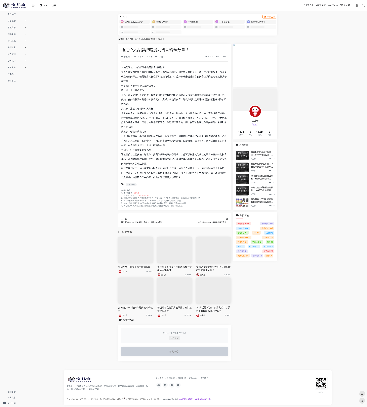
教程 (240, 246)
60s (256, 233)
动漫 (269, 256)
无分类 (269, 233)
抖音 (270, 242)
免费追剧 (268, 251)
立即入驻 (271, 17)
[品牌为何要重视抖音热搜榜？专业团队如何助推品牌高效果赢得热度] (242, 190)
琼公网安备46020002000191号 (138, 399)
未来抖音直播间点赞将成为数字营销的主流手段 (174, 269)
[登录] (356, 5)
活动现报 (267, 224)
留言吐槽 (182, 378)
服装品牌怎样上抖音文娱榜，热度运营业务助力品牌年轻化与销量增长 (262, 177)
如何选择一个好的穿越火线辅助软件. (135, 309)
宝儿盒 (160, 56)
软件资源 (268, 246)
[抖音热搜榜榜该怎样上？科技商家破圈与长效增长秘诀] (242, 167)
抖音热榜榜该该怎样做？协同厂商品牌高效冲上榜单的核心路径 (262, 154)
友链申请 (171, 378)
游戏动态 (267, 228)
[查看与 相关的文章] (122, 67)
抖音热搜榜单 (244, 237)
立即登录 (175, 338)
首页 (122, 39)
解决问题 (253, 246)
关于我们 (204, 378)
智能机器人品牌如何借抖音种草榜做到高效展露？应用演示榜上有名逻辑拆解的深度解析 (262, 200)
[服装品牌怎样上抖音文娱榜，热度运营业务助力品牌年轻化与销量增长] (242, 179)
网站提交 (160, 378)
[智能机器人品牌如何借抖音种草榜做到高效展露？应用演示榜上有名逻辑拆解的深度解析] (242, 202)
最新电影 (257, 256)
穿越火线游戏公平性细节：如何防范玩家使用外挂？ (213, 269)
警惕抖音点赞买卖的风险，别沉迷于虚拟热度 (174, 309)
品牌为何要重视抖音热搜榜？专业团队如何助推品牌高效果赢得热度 (262, 189)
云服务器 (243, 228)
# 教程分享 (131, 184)
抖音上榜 (256, 242)
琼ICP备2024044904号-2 (111, 399)
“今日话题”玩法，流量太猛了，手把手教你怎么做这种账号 (213, 309)
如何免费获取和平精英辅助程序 (134, 267)
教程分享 (129, 39)
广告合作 (193, 378)
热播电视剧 (243, 256)
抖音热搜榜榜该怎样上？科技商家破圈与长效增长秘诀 (262, 165)
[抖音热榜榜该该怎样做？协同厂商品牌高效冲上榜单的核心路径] (242, 155)
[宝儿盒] (79, 380)
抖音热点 (268, 237)
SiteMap (157, 399)
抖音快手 (243, 224)
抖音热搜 (242, 242)
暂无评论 (128, 320)
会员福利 (242, 251)
